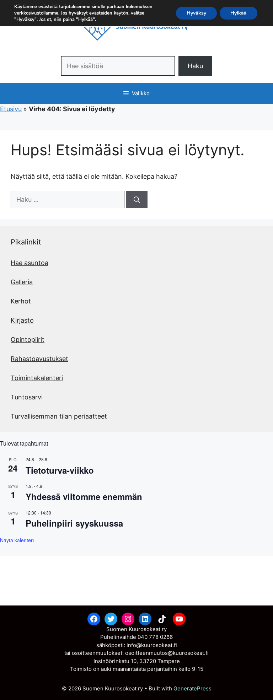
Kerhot (21, 301)
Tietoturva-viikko (60, 470)
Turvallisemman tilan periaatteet (59, 416)
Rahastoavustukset (39, 358)
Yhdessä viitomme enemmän (84, 496)
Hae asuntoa (29, 262)
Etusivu (11, 109)
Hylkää (238, 13)
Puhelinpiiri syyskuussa (74, 523)
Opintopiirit (27, 339)
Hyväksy (196, 13)
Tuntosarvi (27, 397)
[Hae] (137, 199)
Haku (195, 66)
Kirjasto (22, 320)
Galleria (22, 282)
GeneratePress (192, 688)
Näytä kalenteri (17, 540)
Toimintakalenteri (37, 378)
